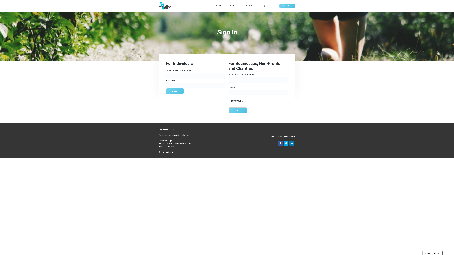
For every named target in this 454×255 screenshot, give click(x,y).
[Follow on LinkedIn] (291, 143)
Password (170, 80)
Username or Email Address (179, 70)
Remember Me (237, 101)
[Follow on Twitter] (286, 143)
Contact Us (287, 6)
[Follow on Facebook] (280, 143)
